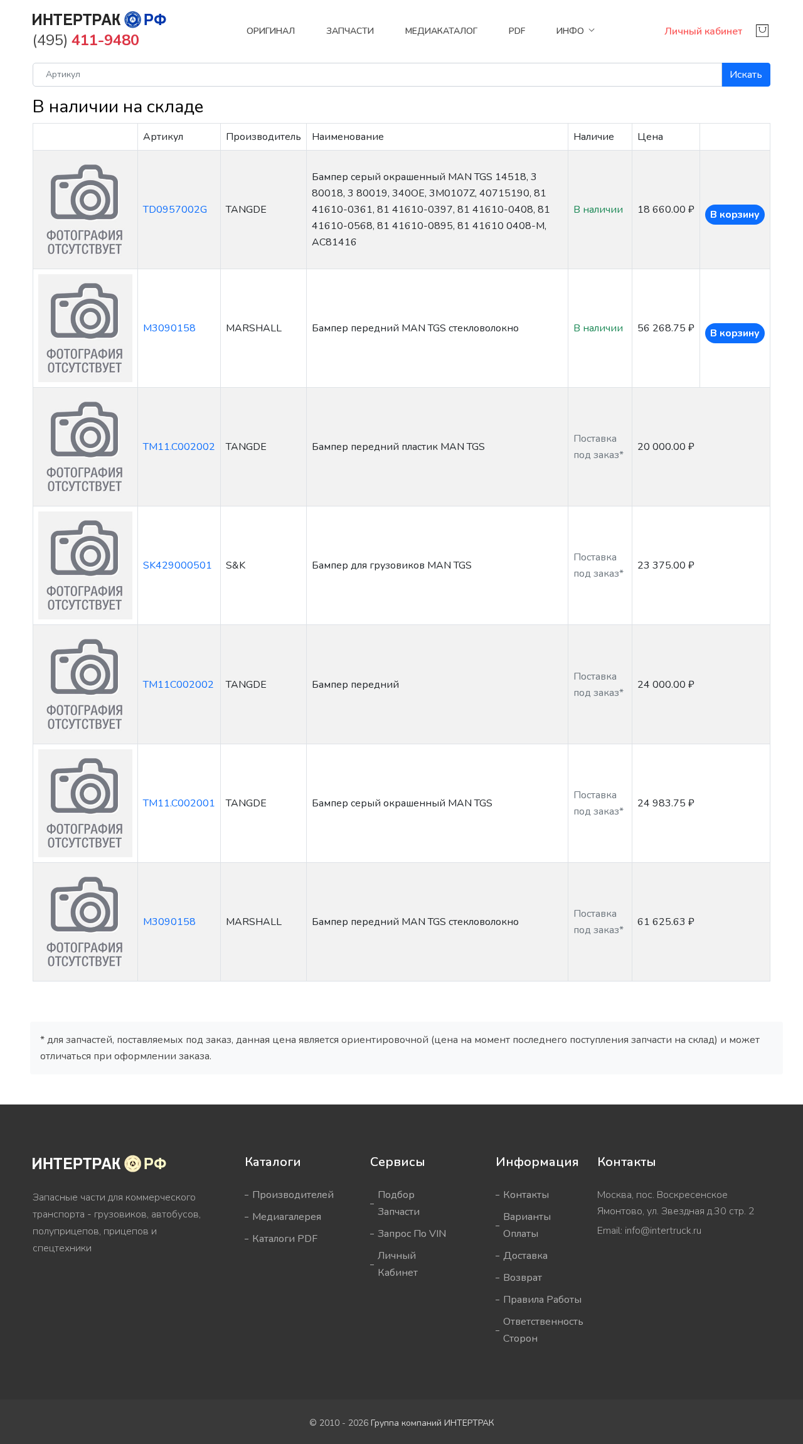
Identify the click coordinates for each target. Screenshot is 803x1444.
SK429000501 (177, 565)
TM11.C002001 (179, 803)
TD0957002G (175, 210)
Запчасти (350, 31)
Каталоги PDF (284, 1239)
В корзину (735, 215)
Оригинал (271, 31)
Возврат (522, 1278)
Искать (746, 75)
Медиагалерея (286, 1217)
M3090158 (169, 328)
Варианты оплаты (527, 1225)
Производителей (293, 1195)
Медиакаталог (441, 31)
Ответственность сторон (543, 1330)
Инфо (570, 31)
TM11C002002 (178, 685)
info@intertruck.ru (663, 1231)
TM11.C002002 (179, 447)
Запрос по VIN (412, 1234)
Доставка (525, 1256)
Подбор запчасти (399, 1203)
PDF (517, 31)
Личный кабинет (703, 31)
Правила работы (542, 1300)
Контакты (526, 1195)
